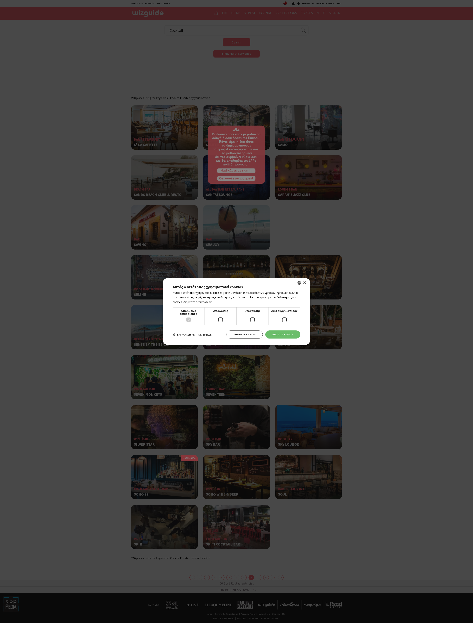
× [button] (304, 282)
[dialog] (236, 311)
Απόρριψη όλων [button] (245, 334)
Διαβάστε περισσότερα (197, 302)
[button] (192, 334)
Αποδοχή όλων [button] (282, 334)
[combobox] (299, 283)
